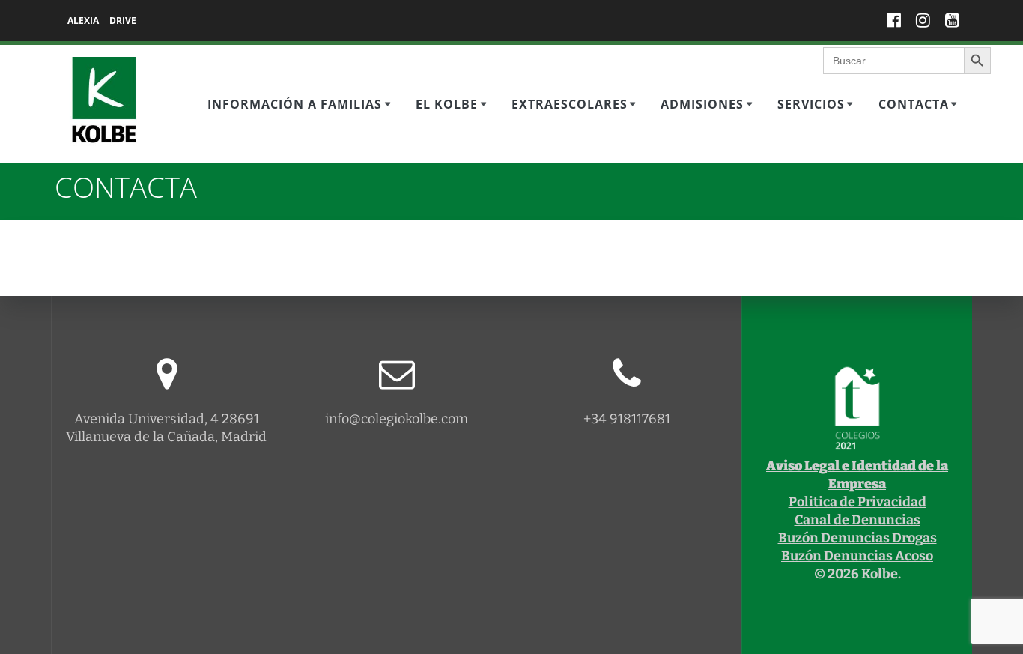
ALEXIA (83, 20)
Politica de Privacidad (857, 502)
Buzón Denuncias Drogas (857, 538)
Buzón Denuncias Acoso (857, 556)
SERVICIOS (811, 104)
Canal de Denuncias (857, 520)
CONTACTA (913, 104)
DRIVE (122, 20)
